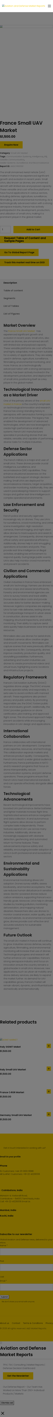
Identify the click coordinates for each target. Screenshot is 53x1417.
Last (2, 1276)
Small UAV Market (19, 153)
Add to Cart (33, 229)
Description (10, 282)
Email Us (26, 1201)
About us (4, 1323)
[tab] (23, 283)
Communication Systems (18, 156)
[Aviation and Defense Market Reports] (23, 6)
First (2, 1261)
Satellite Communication (12, 159)
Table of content (13, 290)
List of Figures (12, 313)
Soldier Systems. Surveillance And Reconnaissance (24, 162)
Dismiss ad (7, 1402)
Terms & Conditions (33, 1323)
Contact (16, 1323)
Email (3, 1280)
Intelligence (37, 156)
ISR (45, 156)
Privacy (49, 1323)
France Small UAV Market (22, 331)
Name (4, 1245)
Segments (9, 298)
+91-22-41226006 (13, 1201)
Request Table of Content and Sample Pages (25, 239)
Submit (4, 1296)
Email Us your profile (10, 1156)
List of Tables (11, 306)
